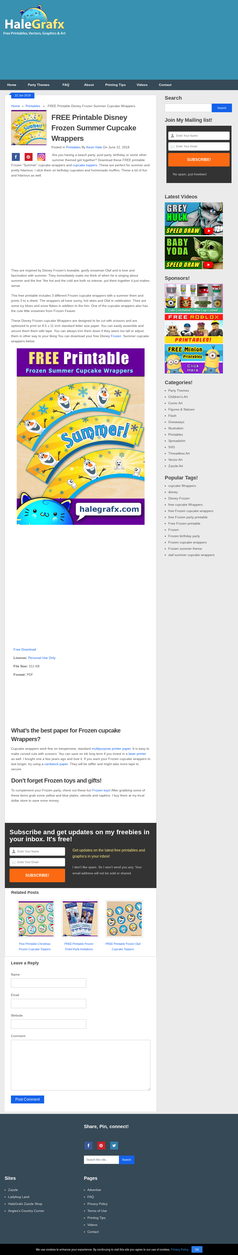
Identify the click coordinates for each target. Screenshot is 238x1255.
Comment (18, 1036)
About (89, 85)
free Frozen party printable (188, 517)
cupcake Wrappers (182, 486)
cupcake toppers (85, 165)
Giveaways (176, 422)
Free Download (24, 649)
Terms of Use (97, 1211)
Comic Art (175, 403)
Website (17, 1015)
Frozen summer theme (185, 548)
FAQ (66, 85)
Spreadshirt (176, 441)
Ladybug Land (18, 1197)
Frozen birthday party (184, 536)
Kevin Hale (94, 147)
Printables (33, 106)
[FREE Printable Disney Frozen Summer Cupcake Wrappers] (31, 127)
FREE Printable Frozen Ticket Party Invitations (78, 946)
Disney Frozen (179, 498)
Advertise (94, 1190)
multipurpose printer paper (111, 748)
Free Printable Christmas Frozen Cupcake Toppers (35, 946)
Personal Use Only (42, 658)
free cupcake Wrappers (185, 504)
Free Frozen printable (184, 523)
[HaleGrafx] (34, 37)
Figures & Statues (181, 409)
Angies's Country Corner (26, 1211)
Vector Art (175, 459)
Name (15, 974)
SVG (171, 447)
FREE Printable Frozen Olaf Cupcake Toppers (123, 946)
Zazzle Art (175, 466)
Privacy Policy (97, 1204)
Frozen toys (101, 790)
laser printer (137, 754)
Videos (142, 85)
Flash (172, 415)
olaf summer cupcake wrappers (191, 555)
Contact (165, 85)
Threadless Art (179, 453)
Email (15, 995)
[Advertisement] (153, 42)
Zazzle (13, 1190)
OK (197, 1249)
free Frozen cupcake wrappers (190, 511)
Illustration (175, 428)
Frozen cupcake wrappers (187, 542)
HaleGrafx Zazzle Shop (25, 1204)
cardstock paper (56, 764)
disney (173, 492)
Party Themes (39, 85)
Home (11, 85)
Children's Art (178, 397)
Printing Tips (115, 85)
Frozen (116, 336)
